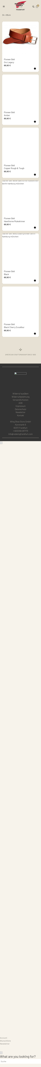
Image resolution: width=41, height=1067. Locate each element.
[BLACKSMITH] (20, 518)
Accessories (5, 816)
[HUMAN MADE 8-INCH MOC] (20, 628)
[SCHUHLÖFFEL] (20, 970)
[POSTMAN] (20, 581)
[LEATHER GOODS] (20, 828)
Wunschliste (5, 1041)
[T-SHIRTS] (20, 907)
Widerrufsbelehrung (20, 396)
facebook (15, 386)
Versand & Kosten (20, 400)
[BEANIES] (20, 1017)
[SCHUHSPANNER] (20, 985)
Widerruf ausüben (20, 393)
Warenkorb (5, 1035)
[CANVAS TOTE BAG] (20, 938)
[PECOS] (20, 659)
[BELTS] (20, 844)
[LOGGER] (20, 644)
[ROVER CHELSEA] (20, 550)
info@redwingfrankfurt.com (20, 434)
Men (2, 445)
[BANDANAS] (20, 922)
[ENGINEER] (20, 675)
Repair (3, 1029)
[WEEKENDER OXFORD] (20, 706)
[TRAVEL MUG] (20, 954)
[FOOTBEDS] (20, 891)
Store (2, 1032)
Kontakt (20, 415)
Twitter (25, 386)
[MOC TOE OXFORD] (20, 691)
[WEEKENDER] (20, 722)
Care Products (6, 1026)
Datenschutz (20, 409)
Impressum (21, 406)
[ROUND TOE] (20, 565)
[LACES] (20, 860)
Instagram (20, 386)
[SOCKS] (20, 875)
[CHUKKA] (20, 597)
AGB (20, 403)
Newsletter (20, 412)
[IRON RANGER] (20, 502)
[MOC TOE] (20, 487)
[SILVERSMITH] (20, 791)
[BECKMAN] (20, 534)
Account (3, 1038)
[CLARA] (20, 806)
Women (3, 747)
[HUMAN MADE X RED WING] (20, 738)
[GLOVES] (20, 1001)
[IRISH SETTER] (20, 612)
